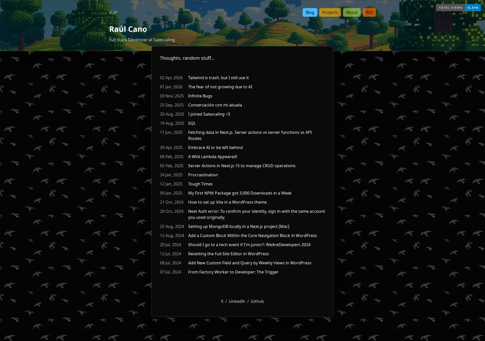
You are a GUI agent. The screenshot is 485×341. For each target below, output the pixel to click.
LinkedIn (237, 301)
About (352, 12)
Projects (330, 12)
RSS (369, 12)
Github (257, 301)
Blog (310, 12)
